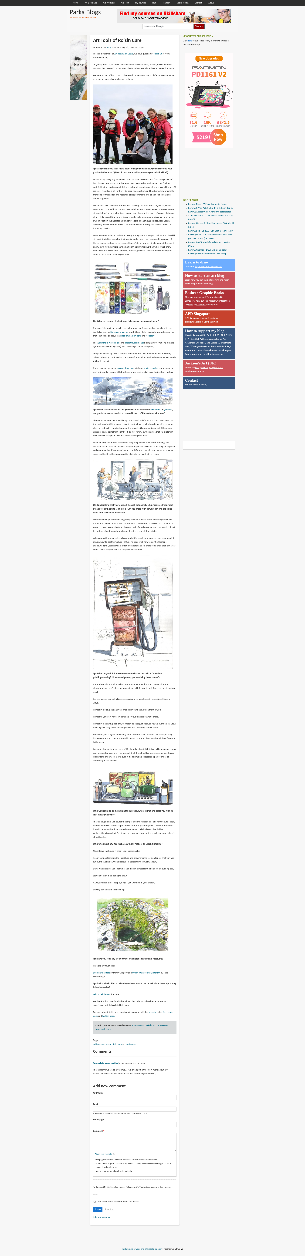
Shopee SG (201, 343)
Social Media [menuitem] (182, 3)
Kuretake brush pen (119, 332)
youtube (168, 410)
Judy (109, 47)
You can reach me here (195, 385)
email (190, 305)
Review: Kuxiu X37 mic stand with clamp (207, 254)
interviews (118, 1044)
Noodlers (150, 336)
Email (95, 1104)
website (152, 1012)
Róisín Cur (158, 54)
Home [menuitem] (75, 3)
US (203, 335)
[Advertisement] (206, 171)
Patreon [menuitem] (166, 3)
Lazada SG (215, 343)
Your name (98, 1093)
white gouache (151, 368)
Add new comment (102, 1217)
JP (188, 339)
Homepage (98, 1120)
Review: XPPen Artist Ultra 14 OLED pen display (210, 208)
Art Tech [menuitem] (125, 3)
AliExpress (190, 343)
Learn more (217, 354)
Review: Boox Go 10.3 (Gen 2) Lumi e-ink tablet (210, 231)
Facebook (201, 305)
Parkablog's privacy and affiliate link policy (142, 1249)
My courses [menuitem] (140, 3)
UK (213, 335)
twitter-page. (108, 1016)
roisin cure (131, 1044)
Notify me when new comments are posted (118, 1202)
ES (230, 335)
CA (208, 335)
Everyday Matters (101, 973)
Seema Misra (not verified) (106, 1063)
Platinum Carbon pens (130, 336)
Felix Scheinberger (101, 994)
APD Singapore (192, 318)
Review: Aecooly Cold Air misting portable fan (209, 212)
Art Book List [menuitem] (91, 3)
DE (218, 335)
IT (226, 335)
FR (222, 335)
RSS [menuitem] (154, 3)
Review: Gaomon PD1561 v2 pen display (207, 250)
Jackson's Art (219, 339)
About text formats (103, 1154)
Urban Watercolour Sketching (146, 973)
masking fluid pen (125, 368)
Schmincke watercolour (109, 343)
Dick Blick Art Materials (201, 339)
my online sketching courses (208, 267)
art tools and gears (102, 1044)
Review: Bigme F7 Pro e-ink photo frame (207, 204)
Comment (98, 1131)
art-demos (155, 410)
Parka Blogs (85, 12)
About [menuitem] (211, 3)
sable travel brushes (134, 343)
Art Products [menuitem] (109, 3)
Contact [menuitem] (198, 3)
